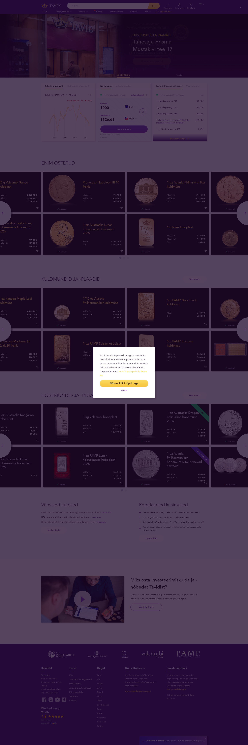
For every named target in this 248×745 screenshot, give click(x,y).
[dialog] (124, 372)
